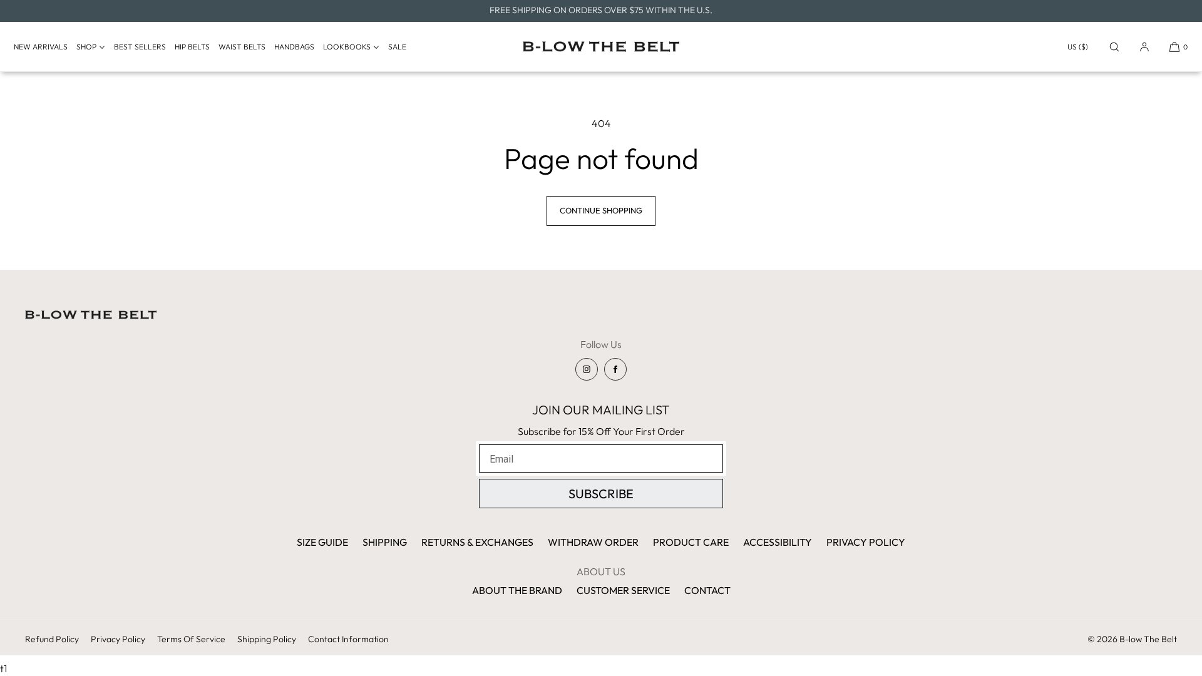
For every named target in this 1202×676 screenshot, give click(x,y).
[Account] (1144, 46)
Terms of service (191, 639)
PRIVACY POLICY (865, 542)
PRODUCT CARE (691, 542)
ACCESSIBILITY (777, 542)
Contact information (348, 639)
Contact (707, 590)
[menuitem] (44, 47)
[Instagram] (586, 369)
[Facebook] (615, 369)
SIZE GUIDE (322, 542)
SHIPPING (384, 542)
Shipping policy (266, 639)
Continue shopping (601, 210)
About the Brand (517, 590)
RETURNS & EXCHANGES (477, 542)
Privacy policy (118, 639)
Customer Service (623, 590)
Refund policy (52, 639)
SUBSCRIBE (601, 493)
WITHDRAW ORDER (593, 542)
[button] (1114, 46)
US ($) (1077, 46)
